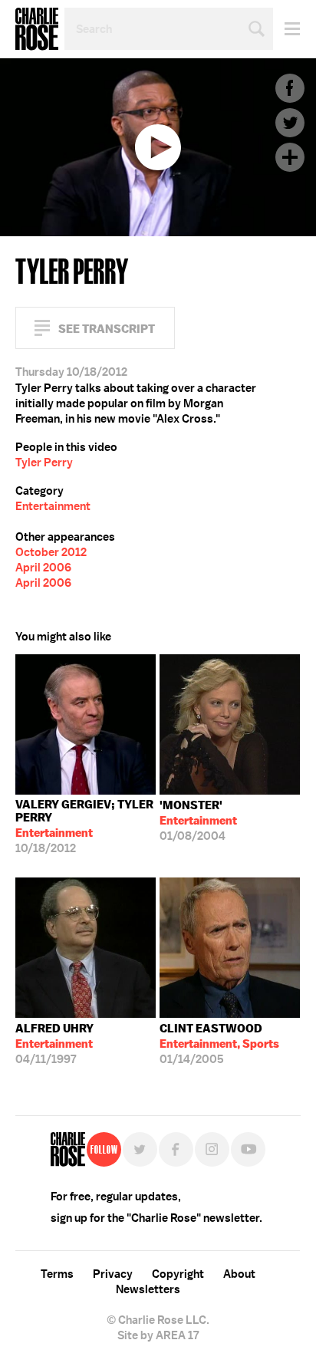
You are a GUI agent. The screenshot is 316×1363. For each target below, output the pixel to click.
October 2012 (51, 552)
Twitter (289, 122)
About (239, 1274)
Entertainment (53, 506)
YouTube (248, 1149)
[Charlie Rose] (68, 1149)
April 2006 (43, 567)
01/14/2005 (219, 1044)
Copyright (178, 1274)
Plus (289, 157)
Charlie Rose (36, 29)
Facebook (289, 88)
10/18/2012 (84, 826)
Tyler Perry (44, 462)
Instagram (212, 1149)
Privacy (113, 1274)
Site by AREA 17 (158, 1335)
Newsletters (148, 1289)
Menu (286, 29)
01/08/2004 (198, 821)
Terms (57, 1274)
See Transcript (106, 328)
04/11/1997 (54, 1044)
